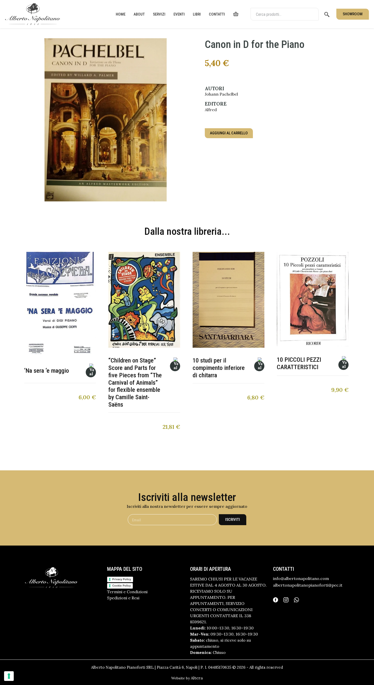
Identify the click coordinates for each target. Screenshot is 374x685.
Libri (197, 14)
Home (120, 14)
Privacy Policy (121, 579)
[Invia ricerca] (327, 14)
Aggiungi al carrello (229, 133)
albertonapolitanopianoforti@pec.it (307, 585)
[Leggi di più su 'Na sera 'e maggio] (91, 372)
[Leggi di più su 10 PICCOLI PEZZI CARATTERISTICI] (343, 365)
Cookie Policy (121, 585)
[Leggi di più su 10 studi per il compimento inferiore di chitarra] (259, 366)
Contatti (217, 14)
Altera (197, 677)
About (139, 14)
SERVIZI (159, 14)
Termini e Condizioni (127, 591)
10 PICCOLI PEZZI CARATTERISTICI (299, 363)
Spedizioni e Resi (123, 597)
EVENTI (179, 14)
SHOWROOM (353, 14)
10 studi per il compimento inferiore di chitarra (219, 368)
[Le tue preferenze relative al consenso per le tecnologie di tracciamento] (9, 676)
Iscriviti (232, 519)
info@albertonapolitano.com (301, 578)
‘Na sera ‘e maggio (46, 370)
